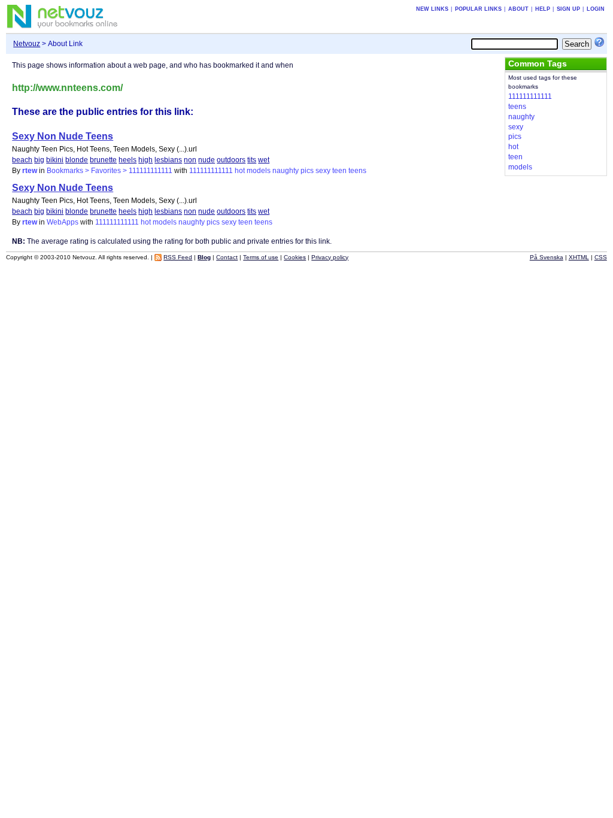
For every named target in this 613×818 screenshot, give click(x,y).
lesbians (168, 160)
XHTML (579, 257)
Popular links (478, 9)
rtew (29, 170)
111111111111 (211, 170)
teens (357, 170)
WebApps (62, 222)
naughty (285, 170)
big (39, 160)
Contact (227, 257)
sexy (322, 170)
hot (240, 170)
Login (596, 9)
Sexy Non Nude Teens (62, 136)
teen (339, 170)
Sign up (568, 9)
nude (206, 160)
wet (263, 160)
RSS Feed (177, 257)
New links (432, 9)
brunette (103, 160)
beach (22, 160)
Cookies (295, 257)
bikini (54, 160)
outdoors (231, 160)
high (145, 160)
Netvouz (26, 44)
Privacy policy (329, 257)
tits (251, 160)
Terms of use (260, 257)
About (518, 9)
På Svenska (546, 257)
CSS (600, 257)
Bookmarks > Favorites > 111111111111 (109, 170)
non (190, 160)
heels (127, 160)
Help (542, 9)
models (259, 170)
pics (307, 170)
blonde (76, 160)
